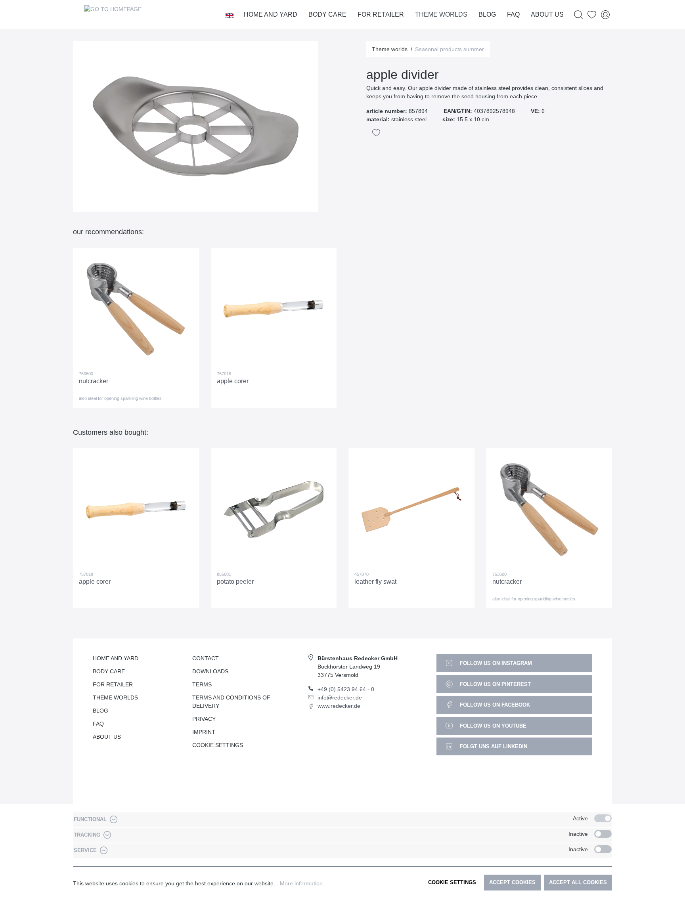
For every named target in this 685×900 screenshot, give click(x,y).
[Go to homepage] (112, 15)
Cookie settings (452, 882)
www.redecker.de (339, 706)
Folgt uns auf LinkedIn (492, 746)
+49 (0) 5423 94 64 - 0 (346, 689)
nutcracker (93, 381)
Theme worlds (115, 697)
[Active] (603, 818)
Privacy (204, 719)
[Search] (578, 15)
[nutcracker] (136, 309)
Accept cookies (512, 882)
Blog (100, 710)
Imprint (203, 732)
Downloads (210, 671)
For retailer (113, 684)
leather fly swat (375, 581)
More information (301, 883)
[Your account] (605, 15)
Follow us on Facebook (494, 705)
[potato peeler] (274, 509)
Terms (202, 684)
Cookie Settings (217, 745)
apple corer (233, 381)
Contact (205, 658)
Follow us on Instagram (495, 663)
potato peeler (235, 581)
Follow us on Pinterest (494, 684)
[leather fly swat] (411, 509)
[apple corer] (274, 309)
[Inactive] (603, 834)
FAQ (98, 723)
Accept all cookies (578, 882)
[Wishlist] (592, 15)
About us (107, 737)
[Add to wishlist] (376, 133)
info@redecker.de (340, 697)
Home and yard (115, 658)
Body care (109, 671)
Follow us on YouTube (492, 726)
